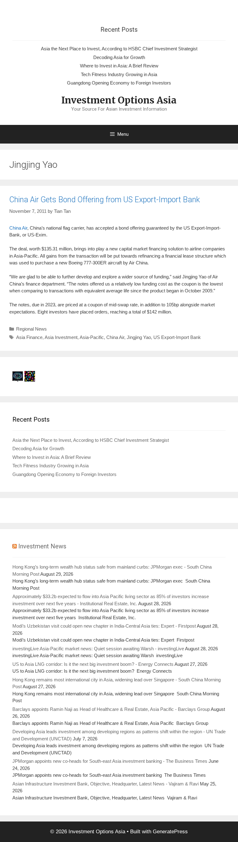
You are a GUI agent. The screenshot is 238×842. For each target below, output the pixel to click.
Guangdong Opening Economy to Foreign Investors (119, 82)
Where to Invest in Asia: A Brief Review (119, 65)
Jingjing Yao (139, 337)
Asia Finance (29, 337)
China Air (18, 228)
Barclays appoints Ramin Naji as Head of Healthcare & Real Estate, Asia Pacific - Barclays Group (111, 709)
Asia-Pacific (92, 337)
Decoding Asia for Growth (119, 57)
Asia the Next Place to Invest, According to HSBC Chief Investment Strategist (119, 48)
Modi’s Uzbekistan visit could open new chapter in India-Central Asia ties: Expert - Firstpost (104, 626)
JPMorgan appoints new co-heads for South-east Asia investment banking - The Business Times (109, 761)
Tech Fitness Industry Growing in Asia (119, 74)
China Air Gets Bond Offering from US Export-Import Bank (104, 199)
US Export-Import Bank (177, 337)
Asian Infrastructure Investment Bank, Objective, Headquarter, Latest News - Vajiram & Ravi (105, 783)
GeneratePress (170, 832)
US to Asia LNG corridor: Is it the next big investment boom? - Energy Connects (93, 664)
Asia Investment (61, 337)
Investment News (42, 546)
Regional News (31, 329)
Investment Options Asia (119, 100)
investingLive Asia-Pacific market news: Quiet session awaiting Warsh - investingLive (98, 648)
